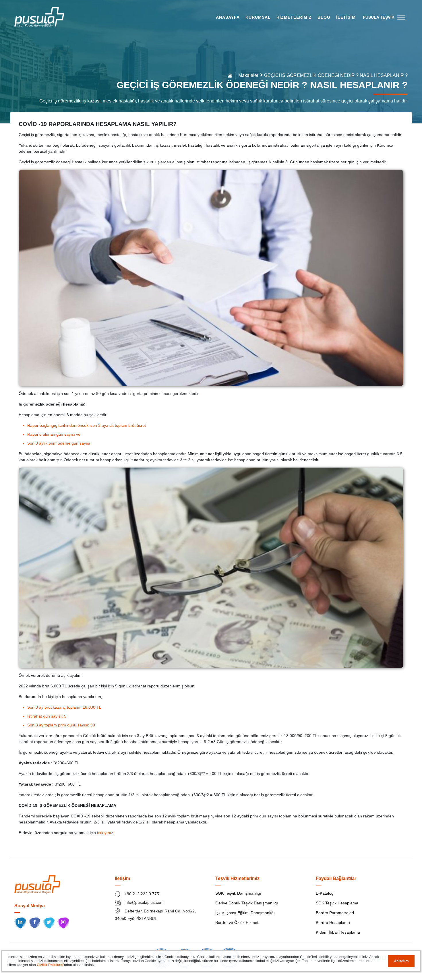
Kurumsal (258, 17)
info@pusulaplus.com (143, 902)
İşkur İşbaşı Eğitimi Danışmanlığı (245, 912)
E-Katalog (325, 893)
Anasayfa (228, 17)
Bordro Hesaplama (333, 922)
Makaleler (248, 75)
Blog (324, 17)
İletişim (346, 17)
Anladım (401, 961)
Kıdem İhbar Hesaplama (338, 932)
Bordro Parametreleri (335, 912)
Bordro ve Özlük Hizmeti (237, 922)
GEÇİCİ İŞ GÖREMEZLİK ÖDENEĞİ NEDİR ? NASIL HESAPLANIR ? (336, 75)
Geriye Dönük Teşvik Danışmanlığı (246, 903)
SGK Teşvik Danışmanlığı (238, 893)
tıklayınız (105, 832)
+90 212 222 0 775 (141, 893)
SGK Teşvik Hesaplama (337, 903)
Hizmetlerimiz (294, 17)
